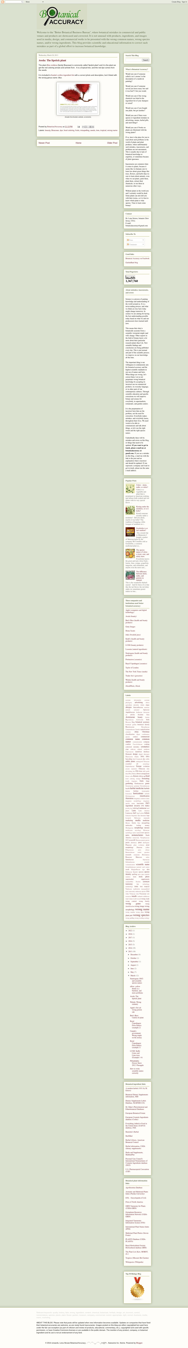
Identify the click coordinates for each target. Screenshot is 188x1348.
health (128, 788)
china (136, 731)
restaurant (137, 855)
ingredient (129, 805)
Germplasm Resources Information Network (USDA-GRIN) (136, 1214)
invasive (137, 805)
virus (137, 894)
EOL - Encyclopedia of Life (136, 1198)
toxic (136, 886)
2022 (130, 930)
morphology (138, 827)
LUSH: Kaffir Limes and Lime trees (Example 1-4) (136, 1054)
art (126, 715)
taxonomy (129, 884)
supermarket (130, 879)
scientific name (142, 864)
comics (135, 737)
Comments (133, 244)
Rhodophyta (145, 855)
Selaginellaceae (135, 869)
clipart (138, 734)
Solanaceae (129, 872)
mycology (138, 830)
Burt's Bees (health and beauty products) (136, 621)
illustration (129, 798)
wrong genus (133, 903)
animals (128, 710)
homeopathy (145, 791)
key (131, 808)
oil (134, 840)
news (127, 835)
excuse (128, 769)
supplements (145, 879)
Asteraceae (130, 716)
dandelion (138, 752)
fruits (77, 130)
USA (147, 891)
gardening (129, 783)
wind (127, 899)
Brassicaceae (130, 727)
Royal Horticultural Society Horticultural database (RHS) (136, 1246)
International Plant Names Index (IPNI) (137, 1228)
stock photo (144, 876)
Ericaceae (146, 761)
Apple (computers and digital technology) (136, 611)
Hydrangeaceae (130, 796)
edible (147, 759)
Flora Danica (132, 774)
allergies (129, 707)
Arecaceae (146, 712)
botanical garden (131, 724)
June (132, 968)
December (134, 954)
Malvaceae (137, 818)
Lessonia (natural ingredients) (136, 649)
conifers (128, 744)
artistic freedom (136, 715)
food (147, 775)
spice (139, 874)
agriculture (129, 705)
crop (127, 749)
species (141, 872)
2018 (130, 934)
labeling (135, 808)
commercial (145, 736)
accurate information (133, 700)
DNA (142, 756)
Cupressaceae (129, 752)
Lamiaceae (142, 808)
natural (139, 833)
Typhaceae (129, 889)
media (137, 820)
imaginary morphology (133, 801)
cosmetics (145, 746)
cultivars (132, 749)
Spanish (135, 872)
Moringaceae (129, 828)
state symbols (145, 874)
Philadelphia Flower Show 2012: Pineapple (137, 1063)
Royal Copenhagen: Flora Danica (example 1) (135, 1044)
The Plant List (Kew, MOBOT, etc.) (137, 1252)
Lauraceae (129, 813)
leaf (134, 813)
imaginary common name (141, 798)
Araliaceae (139, 712)
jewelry (128, 808)
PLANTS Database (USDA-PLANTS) (136, 1240)
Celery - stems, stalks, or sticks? (142, 486)
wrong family (144, 901)
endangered (139, 761)
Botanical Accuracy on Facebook (137, 258)
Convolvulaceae (137, 744)
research (128, 855)
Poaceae (139, 847)
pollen (147, 847)
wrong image (139, 906)
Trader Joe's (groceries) (134, 675)
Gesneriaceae (129, 786)
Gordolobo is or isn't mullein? (142, 529)
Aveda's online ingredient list (62, 75)
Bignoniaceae (130, 720)
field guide (146, 771)
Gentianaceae (139, 783)
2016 (130, 941)
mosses (146, 827)
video (127, 894)
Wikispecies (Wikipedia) (134, 1262)
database (146, 752)
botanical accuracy (142, 722)
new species (145, 833)
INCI (147, 803)
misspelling (84, 130)
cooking (146, 744)
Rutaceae (139, 857)
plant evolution (139, 845)
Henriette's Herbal (132, 1132)
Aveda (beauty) (131, 616)
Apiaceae (146, 710)
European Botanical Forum (135, 1113)
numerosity (136, 838)
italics (147, 805)
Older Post (112, 143)
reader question (144, 852)
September (135, 961)
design (135, 754)
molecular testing (133, 825)
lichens (146, 813)
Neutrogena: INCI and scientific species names (136, 980)
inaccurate (140, 803)
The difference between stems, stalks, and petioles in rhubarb (141, 575)
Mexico (128, 823)
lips (139, 815)
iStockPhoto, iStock (133, 686)
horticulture (138, 793)
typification (136, 889)
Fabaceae (142, 769)
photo (140, 842)
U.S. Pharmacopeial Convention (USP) (137, 1170)
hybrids (147, 794)
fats (134, 771)
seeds (92, 130)
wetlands (140, 896)
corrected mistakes (132, 747)
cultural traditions (143, 749)
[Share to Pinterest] (93, 127)
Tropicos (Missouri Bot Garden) (137, 1258)
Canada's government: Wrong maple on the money (136, 1034)
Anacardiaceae (138, 707)
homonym (129, 794)
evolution (146, 766)
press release (144, 850)
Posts (131, 240)
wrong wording (139, 918)
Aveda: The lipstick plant (135, 997)
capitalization (144, 729)
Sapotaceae (146, 859)
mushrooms (129, 830)
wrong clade (145, 899)
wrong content (131, 901)
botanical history (143, 724)
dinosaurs (146, 754)
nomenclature (137, 834)
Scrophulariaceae (131, 867)
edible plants (130, 761)
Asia (147, 715)
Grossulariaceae (144, 786)
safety (147, 857)
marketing (129, 820)
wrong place (140, 912)
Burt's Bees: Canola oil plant (136, 1016)
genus (147, 783)
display (137, 756)
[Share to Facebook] (90, 127)
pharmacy (134, 842)
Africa (147, 702)
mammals (146, 818)
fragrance (134, 781)
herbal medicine (137, 788)
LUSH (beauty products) (134, 645)
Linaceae (128, 815)
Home (78, 143)
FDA (137, 771)
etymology (146, 764)
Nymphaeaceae (144, 838)
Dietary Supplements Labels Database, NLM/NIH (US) (136, 1101)
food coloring (69, 130)
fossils (127, 781)
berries (147, 717)
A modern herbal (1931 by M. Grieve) (136, 1089)
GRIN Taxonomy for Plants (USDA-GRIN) (135, 1207)
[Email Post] (78, 127)
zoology (146, 918)
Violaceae (132, 894)
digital (140, 754)
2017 (130, 937)
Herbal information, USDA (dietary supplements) (135, 1147)
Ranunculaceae (130, 852)
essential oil (132, 764)
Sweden (138, 882)
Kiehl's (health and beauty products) (135, 640)
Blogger (139, 1343)
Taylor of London (132, 667)
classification (130, 734)
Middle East (136, 823)
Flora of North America (134, 1202)
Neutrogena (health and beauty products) (137, 654)
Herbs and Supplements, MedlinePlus (134, 1153)
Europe (138, 766)
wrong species (141, 915)
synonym (146, 881)
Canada (137, 729)
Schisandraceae (130, 862)
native (134, 833)
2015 (130, 944)
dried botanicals (137, 759)
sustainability (129, 882)
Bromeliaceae (145, 727)
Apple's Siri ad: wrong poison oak (136, 1009)
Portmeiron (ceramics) (134, 659)
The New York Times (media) (136, 671)
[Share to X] (88, 127)
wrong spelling (130, 918)
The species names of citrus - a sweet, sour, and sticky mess (142, 553)
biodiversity (139, 720)
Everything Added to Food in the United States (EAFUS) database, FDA (136, 1125)
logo (148, 815)
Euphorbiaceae (130, 766)
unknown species (140, 891)
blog (133, 722)
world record (137, 899)
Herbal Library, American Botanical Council (135, 1141)
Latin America (144, 811)
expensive (134, 769)
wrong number (130, 912)
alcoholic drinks (139, 705)
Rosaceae (129, 857)
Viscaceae (142, 894)
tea (138, 884)
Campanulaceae (130, 729)
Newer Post (44, 143)
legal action (140, 813)
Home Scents (130, 630)
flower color (129, 776)
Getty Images (130, 626)
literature (143, 815)
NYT (127, 840)
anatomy (146, 707)
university (132, 891)
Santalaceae (130, 859)
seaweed (138, 867)
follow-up (142, 776)
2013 (130, 951)
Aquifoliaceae (130, 712)
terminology (129, 886)
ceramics (128, 732)
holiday (136, 791)
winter (131, 899)
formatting (145, 778)
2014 (130, 948)
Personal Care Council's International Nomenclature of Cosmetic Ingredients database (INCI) (136, 1161)
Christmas (145, 731)
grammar (136, 786)
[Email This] (83, 127)
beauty (47, 130)
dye (61, 130)
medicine (146, 820)
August (133, 965)
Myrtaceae (146, 830)
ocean (131, 840)
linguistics (134, 815)
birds (147, 720)
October (134, 958)
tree (97, 130)
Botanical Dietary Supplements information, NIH (137, 1095)
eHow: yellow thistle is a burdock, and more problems (136, 989)
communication (137, 742)
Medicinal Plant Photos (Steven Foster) (137, 1234)
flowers (136, 776)
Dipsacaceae (129, 756)
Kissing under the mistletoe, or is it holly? (142, 508)
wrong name (112, 130)
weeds (134, 896)
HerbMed (129, 1136)
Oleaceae (138, 840)
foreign (138, 779)
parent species (145, 840)
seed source (145, 867)
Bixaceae (55, 130)
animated (136, 710)
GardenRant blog (132, 262)
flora (127, 774)
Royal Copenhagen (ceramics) (136, 663)
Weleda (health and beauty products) (135, 681)
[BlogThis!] (85, 127)
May (132, 972)
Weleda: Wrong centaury (135, 1003)
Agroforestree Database (134, 1187)
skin (148, 869)
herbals (146, 788)
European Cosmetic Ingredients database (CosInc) (137, 1118)
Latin (134, 810)
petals (128, 842)
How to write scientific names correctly (136, 1070)
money (147, 825)
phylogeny (146, 842)
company (146, 742)
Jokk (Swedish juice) (133, 634)
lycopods (128, 818)
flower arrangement (143, 773)
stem (134, 877)
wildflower (146, 896)
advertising (139, 702)
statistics (128, 877)
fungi (147, 781)
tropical (103, 130)
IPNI (142, 806)
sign (143, 869)
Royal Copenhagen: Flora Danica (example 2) (135, 1024)
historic (128, 791)
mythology (129, 833)
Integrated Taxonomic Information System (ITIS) (135, 1221)
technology (146, 884)
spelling (134, 874)
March (133, 975)
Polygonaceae (130, 850)
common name (133, 738)
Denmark (129, 754)
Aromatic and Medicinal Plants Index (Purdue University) (137, 1192)
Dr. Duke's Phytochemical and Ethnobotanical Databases (136, 1108)
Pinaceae (129, 845)
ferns (140, 771)
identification (144, 796)
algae (147, 705)
